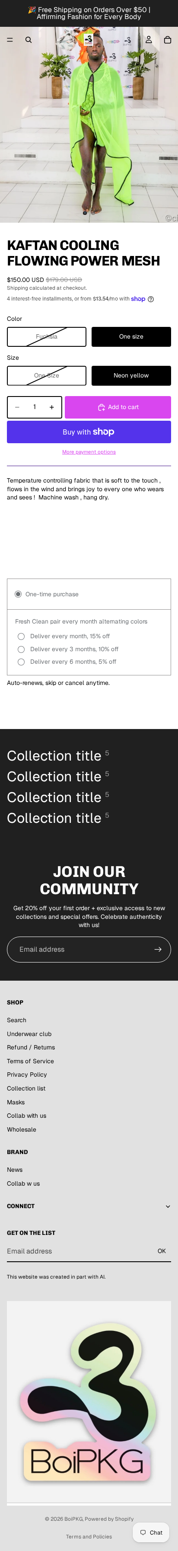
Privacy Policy (27, 1074)
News (14, 1170)
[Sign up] (158, 949)
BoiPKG (73, 1519)
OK (162, 1251)
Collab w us (23, 1183)
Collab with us (26, 1115)
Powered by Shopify (109, 1519)
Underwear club (29, 1034)
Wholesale (21, 1129)
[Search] (28, 39)
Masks (16, 1102)
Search (16, 1020)
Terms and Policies (89, 1536)
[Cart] (167, 39)
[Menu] (10, 40)
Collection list (26, 1088)
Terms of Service (30, 1061)
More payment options (89, 451)
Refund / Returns (31, 1047)
